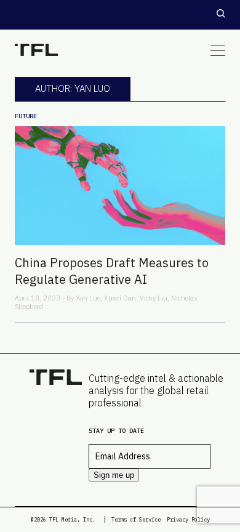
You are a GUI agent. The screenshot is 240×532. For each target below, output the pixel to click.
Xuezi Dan (120, 298)
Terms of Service (136, 519)
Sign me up (114, 475)
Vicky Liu (153, 298)
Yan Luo (88, 298)
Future (26, 116)
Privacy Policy (188, 519)
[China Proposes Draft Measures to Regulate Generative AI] (120, 185)
